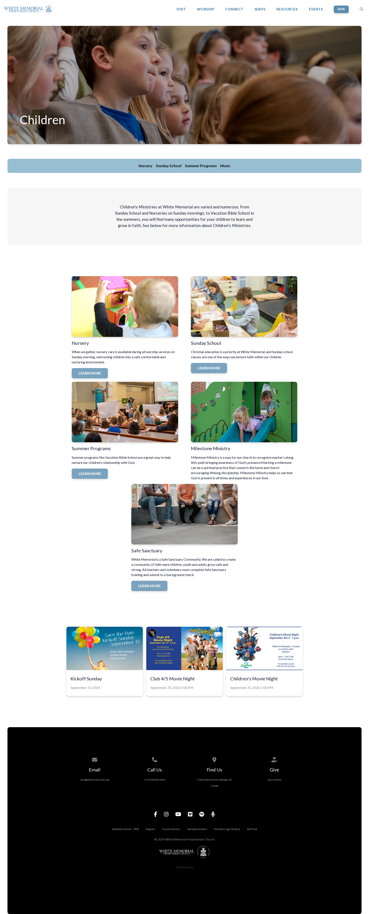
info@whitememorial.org (94, 779)
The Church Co (184, 867)
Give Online (274, 779)
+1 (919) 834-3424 (154, 779)
